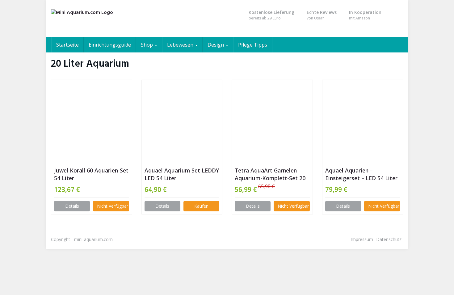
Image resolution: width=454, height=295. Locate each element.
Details (72, 206)
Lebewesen (181, 44)
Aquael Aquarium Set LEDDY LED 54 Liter (182, 174)
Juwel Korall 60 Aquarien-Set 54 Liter (91, 174)
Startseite (67, 44)
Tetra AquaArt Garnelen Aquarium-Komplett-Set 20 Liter (270, 174)
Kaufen (201, 206)
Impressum (362, 239)
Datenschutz (388, 239)
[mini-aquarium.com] (106, 18)
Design (216, 44)
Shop (147, 44)
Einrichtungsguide (110, 44)
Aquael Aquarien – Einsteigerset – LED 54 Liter (361, 174)
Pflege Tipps (252, 44)
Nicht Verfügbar (112, 206)
